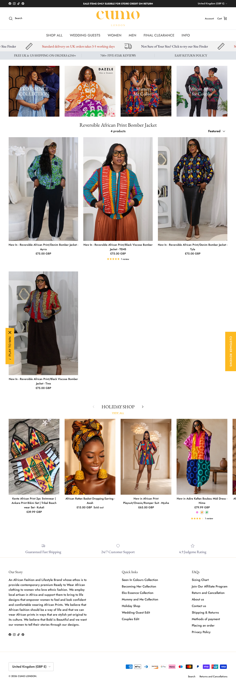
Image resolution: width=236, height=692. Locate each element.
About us (198, 599)
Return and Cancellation (208, 593)
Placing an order (203, 625)
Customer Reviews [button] (231, 351)
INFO (186, 35)
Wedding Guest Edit (136, 612)
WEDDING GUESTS (85, 35)
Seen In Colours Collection (140, 580)
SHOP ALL (54, 35)
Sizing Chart (200, 580)
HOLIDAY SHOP (118, 406)
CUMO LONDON (27, 676)
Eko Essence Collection (137, 593)
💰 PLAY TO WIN (10, 349)
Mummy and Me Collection (140, 599)
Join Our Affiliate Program (209, 586)
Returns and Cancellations (213, 676)
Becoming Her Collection (139, 586)
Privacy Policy (201, 632)
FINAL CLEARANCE (159, 35)
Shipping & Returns (205, 612)
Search (191, 676)
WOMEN (114, 35)
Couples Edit (130, 619)
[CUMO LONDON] (118, 18)
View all (118, 413)
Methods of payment (206, 619)
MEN (132, 35)
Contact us (199, 606)
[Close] (9, 332)
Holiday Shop (131, 606)
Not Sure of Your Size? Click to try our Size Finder (101, 46)
